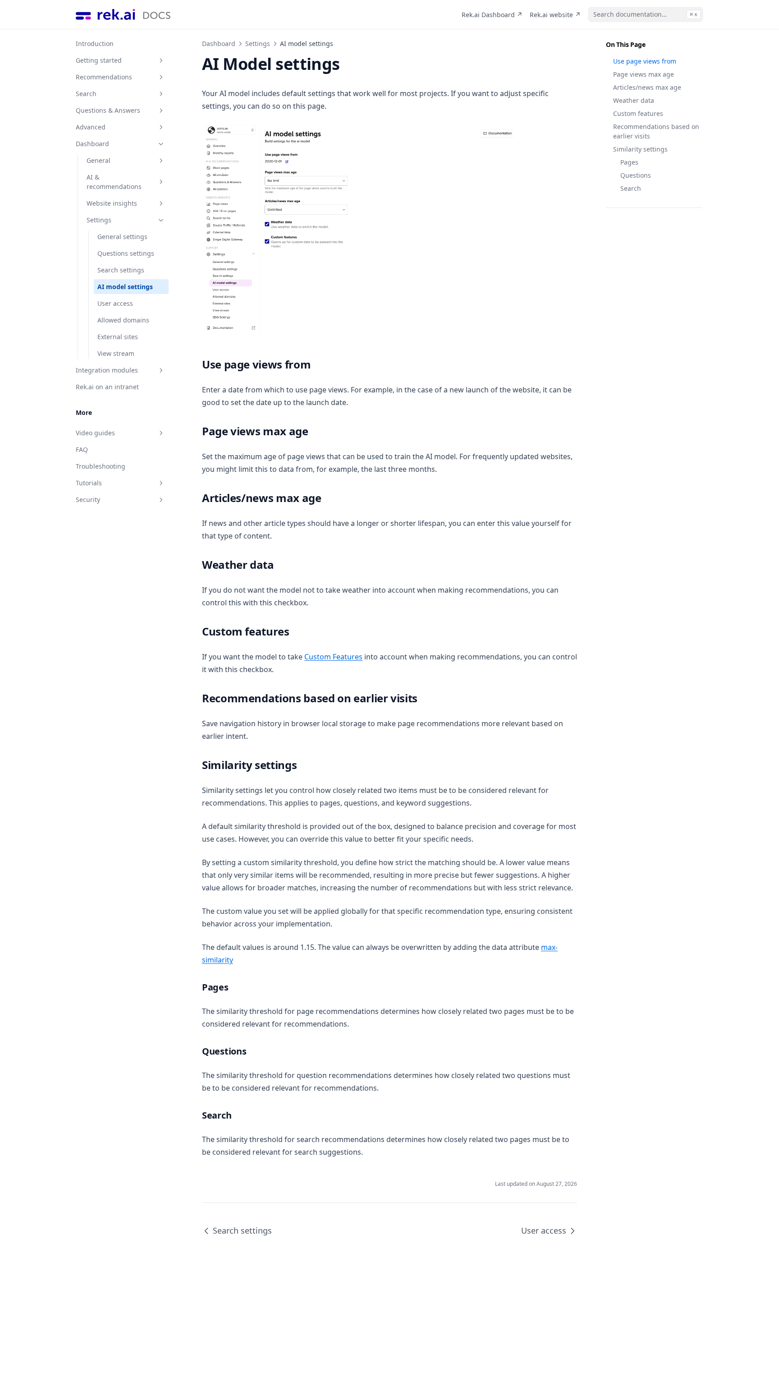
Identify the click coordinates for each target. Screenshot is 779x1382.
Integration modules (107, 370)
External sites (117, 336)
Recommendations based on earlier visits (656, 131)
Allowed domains (123, 320)
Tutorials (89, 483)
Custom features (638, 113)
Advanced (90, 127)
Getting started (99, 60)
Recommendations (104, 77)
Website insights (112, 203)
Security (88, 499)
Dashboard (92, 143)
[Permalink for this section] (317, 364)
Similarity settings (640, 149)
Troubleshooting (100, 466)
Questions (635, 175)
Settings (99, 220)
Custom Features (333, 657)
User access (115, 303)
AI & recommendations (114, 182)
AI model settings (125, 286)
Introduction (95, 43)
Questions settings (125, 253)
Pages (629, 162)
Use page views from (644, 61)
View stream (115, 353)
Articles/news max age (647, 87)
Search (86, 93)
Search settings (120, 270)
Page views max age (643, 74)
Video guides (95, 432)
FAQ (82, 449)
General (98, 160)
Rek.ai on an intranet (107, 386)
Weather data (633, 100)
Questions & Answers (108, 110)
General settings (122, 236)
